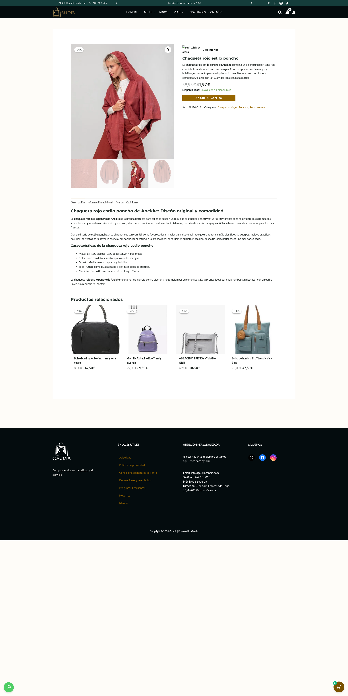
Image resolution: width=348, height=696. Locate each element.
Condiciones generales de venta (138, 472)
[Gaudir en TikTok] (287, 3)
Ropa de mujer (258, 107)
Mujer (234, 107)
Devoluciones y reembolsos (135, 480)
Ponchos (243, 107)
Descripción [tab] (78, 202)
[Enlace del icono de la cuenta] (293, 12)
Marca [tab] (120, 202)
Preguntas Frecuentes (132, 487)
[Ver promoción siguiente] (251, 3)
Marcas (123, 503)
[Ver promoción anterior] (116, 3)
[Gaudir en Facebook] (275, 3)
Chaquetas (224, 107)
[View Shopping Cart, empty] (287, 12)
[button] (138, 12)
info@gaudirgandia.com (205, 472)
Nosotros (124, 495)
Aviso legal (125, 457)
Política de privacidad (132, 465)
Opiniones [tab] (132, 202)
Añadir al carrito (209, 97)
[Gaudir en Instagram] (281, 3)
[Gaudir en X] (268, 3)
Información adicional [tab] (100, 202)
